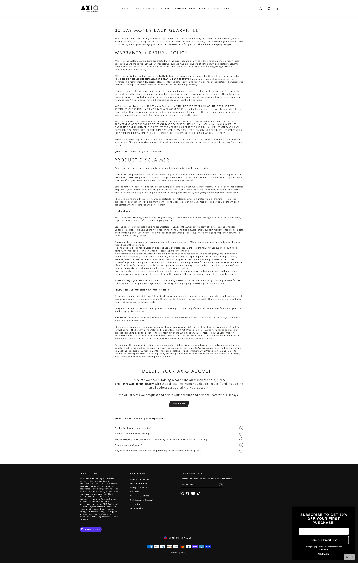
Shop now (179, 404)
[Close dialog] (351, 510)
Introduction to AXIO (139, 479)
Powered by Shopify (179, 552)
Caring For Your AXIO (139, 487)
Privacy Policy (136, 508)
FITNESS (166, 8)
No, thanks (323, 554)
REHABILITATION (185, 8)
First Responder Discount (141, 500)
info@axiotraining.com (139, 41)
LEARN (203, 8)
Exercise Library (225, 8)
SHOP (126, 8)
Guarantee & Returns (139, 495)
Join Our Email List (324, 540)
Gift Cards (134, 491)
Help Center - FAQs (138, 483)
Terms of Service (137, 504)
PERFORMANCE (145, 8)
